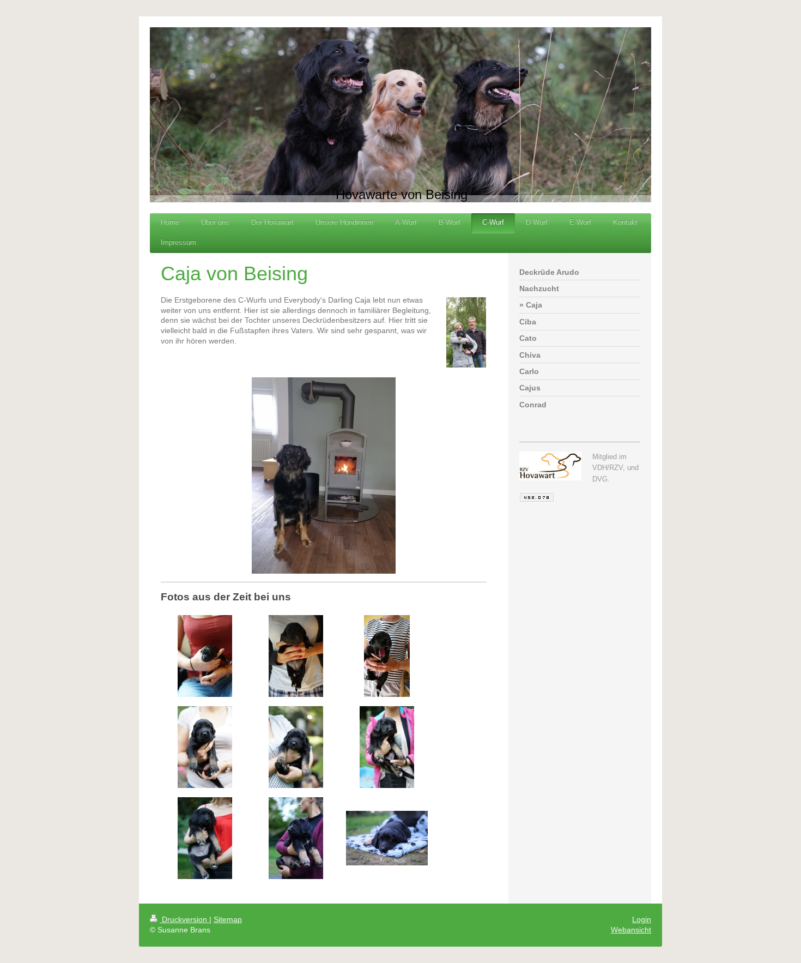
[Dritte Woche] (387, 656)
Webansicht (631, 929)
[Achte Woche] (296, 838)
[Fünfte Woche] (296, 747)
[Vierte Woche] (205, 747)
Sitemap (228, 919)
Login (641, 919)
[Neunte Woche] (387, 838)
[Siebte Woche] (205, 838)
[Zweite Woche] (296, 656)
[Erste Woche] (205, 656)
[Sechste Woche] (387, 747)
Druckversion (184, 919)
